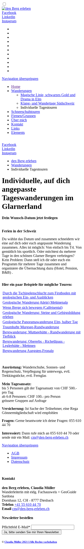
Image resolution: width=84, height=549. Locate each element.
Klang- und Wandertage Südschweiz (47, 103)
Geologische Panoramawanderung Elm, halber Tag (40, 322)
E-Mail (16, 527)
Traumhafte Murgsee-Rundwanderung (31, 327)
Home (15, 87)
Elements (18, 133)
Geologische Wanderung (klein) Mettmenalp (35, 302)
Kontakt (17, 124)
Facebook (9, 13)
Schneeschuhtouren (25, 112)
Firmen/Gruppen (23, 116)
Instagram (9, 21)
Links (15, 128)
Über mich (19, 120)
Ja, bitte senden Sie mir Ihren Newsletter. (32, 532)
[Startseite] (16, 8)
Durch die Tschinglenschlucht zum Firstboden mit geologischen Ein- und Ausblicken (39, 295)
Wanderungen (21, 91)
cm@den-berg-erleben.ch (49, 437)
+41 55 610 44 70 (27, 504)
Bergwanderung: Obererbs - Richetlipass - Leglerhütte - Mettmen (34, 343)
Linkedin (8, 17)
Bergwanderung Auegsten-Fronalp (28, 351)
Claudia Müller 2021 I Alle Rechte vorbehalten (30, 541)
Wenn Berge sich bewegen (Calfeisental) (33, 307)
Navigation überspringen (20, 79)
